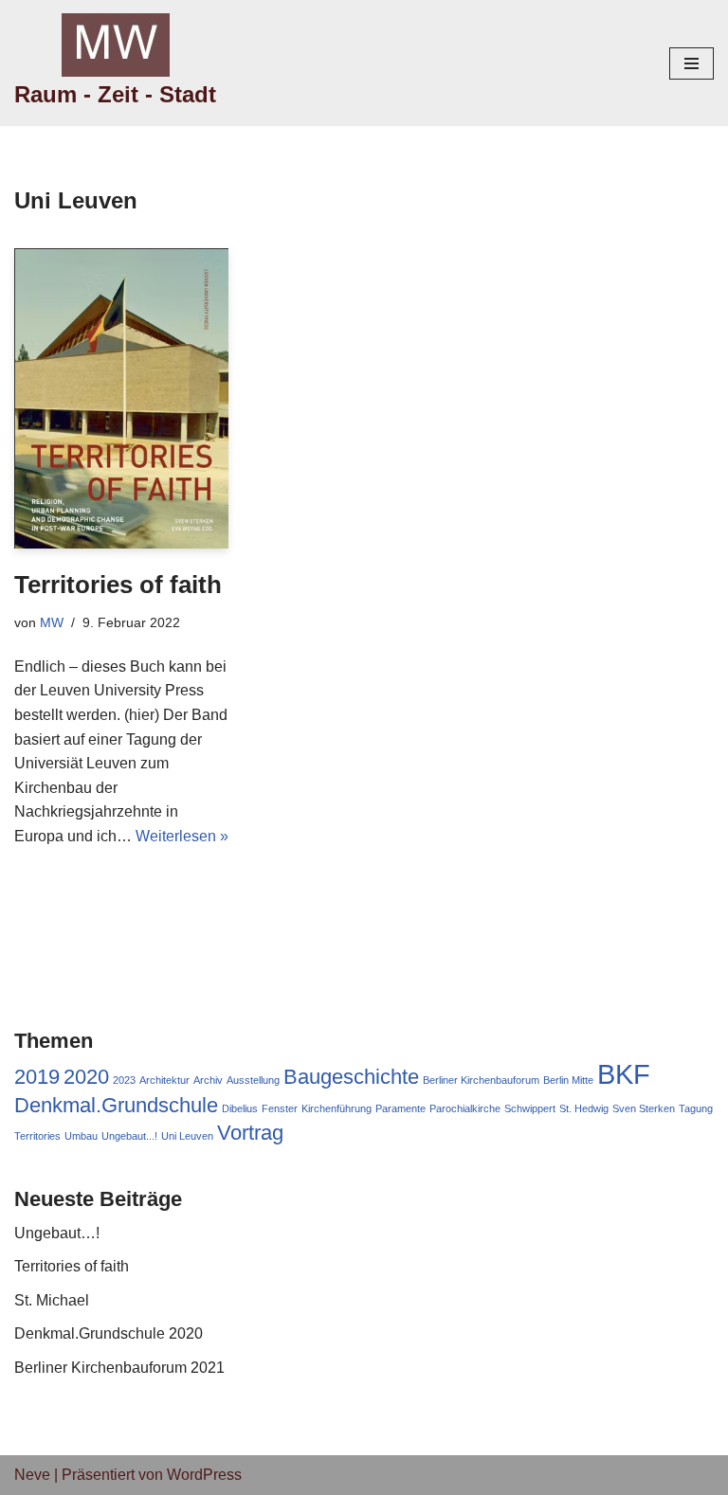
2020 (86, 1077)
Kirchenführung (336, 1108)
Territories (37, 1136)
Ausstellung (253, 1080)
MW (52, 622)
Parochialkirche (464, 1108)
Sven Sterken (643, 1108)
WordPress (204, 1475)
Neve (32, 1475)
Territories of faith (118, 584)
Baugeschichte (351, 1077)
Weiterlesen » (182, 836)
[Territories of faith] (121, 398)
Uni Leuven (187, 1136)
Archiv (208, 1080)
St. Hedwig (584, 1108)
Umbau (81, 1136)
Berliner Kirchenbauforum (481, 1080)
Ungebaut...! (129, 1136)
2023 (124, 1080)
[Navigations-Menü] (691, 63)
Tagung (696, 1108)
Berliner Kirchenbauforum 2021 (119, 1368)
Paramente (400, 1108)
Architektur (164, 1080)
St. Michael (51, 1300)
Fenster (280, 1108)
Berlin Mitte (568, 1080)
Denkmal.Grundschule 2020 (108, 1333)
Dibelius (240, 1108)
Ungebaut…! (57, 1233)
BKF (623, 1074)
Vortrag (250, 1132)
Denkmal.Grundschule (116, 1105)
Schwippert (529, 1108)
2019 (37, 1077)
